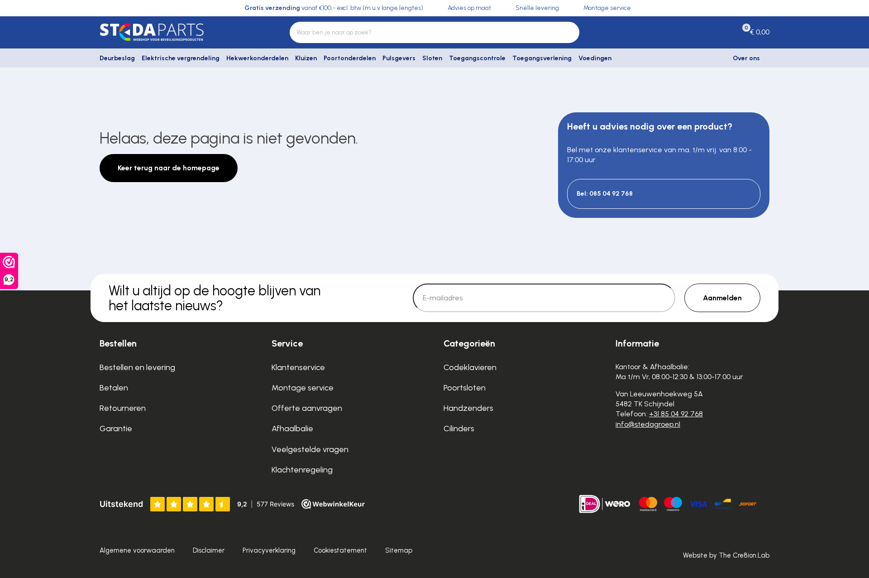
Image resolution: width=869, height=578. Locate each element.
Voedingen (594, 58)
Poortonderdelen (350, 58)
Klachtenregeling (302, 470)
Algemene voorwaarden (137, 550)
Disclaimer (208, 550)
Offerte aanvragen (307, 408)
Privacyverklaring (269, 550)
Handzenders (468, 408)
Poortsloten (465, 388)
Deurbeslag (117, 58)
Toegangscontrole (477, 58)
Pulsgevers (398, 58)
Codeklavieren (470, 367)
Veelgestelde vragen (310, 449)
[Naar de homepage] (176, 32)
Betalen (114, 388)
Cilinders (459, 429)
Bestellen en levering (137, 367)
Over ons (746, 58)
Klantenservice (298, 367)
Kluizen (306, 58)
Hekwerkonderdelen (257, 58)
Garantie (116, 429)
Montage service (303, 388)
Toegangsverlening (542, 58)
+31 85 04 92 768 (676, 413)
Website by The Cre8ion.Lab (726, 555)
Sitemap (398, 550)
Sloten (432, 58)
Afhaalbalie (292, 429)
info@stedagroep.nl (648, 424)
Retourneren (123, 408)
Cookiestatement (340, 550)
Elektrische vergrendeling (181, 58)
